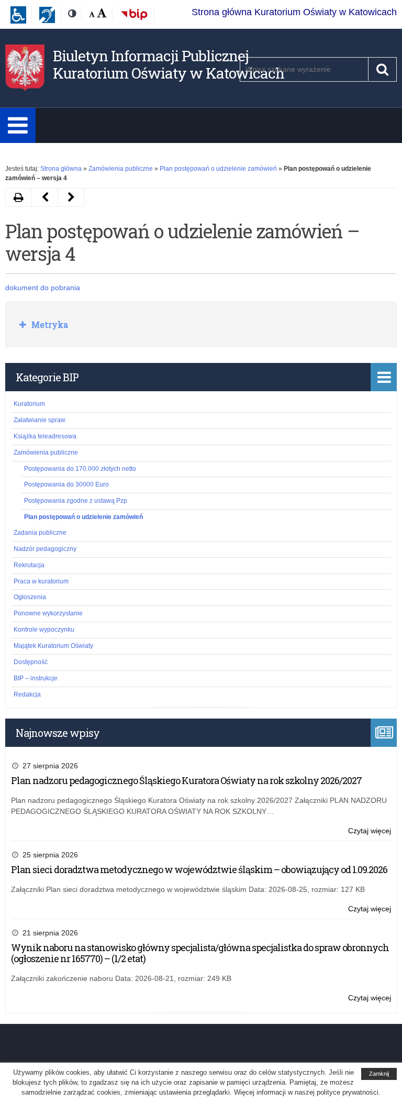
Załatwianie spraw (39, 420)
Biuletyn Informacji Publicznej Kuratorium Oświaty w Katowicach (168, 64)
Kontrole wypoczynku (44, 629)
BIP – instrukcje (36, 678)
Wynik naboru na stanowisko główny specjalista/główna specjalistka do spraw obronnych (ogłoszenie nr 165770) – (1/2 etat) (200, 953)
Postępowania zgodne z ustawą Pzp (75, 500)
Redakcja (27, 694)
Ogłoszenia (30, 597)
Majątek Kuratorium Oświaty (53, 645)
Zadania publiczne (40, 532)
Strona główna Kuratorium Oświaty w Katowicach (294, 12)
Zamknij (379, 1074)
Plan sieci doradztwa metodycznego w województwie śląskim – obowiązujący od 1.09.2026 (199, 869)
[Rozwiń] (18, 125)
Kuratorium (29, 403)
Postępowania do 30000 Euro (66, 484)
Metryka (48, 324)
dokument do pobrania (42, 287)
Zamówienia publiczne (120, 168)
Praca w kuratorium (41, 581)
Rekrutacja (29, 565)
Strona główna (61, 168)
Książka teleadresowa (45, 436)
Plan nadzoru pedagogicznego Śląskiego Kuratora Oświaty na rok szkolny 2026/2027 (186, 780)
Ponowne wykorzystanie (48, 613)
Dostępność (31, 662)
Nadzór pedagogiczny (45, 549)
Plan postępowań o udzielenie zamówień (218, 168)
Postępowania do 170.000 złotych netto (80, 468)
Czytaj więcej (369, 831)
